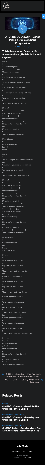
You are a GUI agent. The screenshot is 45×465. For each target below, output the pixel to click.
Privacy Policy (16, 451)
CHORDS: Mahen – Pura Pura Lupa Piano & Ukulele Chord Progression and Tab (22, 429)
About (29, 451)
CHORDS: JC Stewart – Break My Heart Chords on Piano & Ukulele (21, 418)
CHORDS (5, 403)
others (28, 47)
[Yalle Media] (6, 8)
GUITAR (10, 414)
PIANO (16, 414)
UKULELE (21, 414)
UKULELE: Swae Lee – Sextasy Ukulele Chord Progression (21, 381)
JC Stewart (21, 47)
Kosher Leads (27, 458)
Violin (27, 425)
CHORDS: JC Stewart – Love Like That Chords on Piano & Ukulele (20, 407)
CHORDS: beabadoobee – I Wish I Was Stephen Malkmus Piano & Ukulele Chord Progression (24, 375)
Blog (24, 451)
